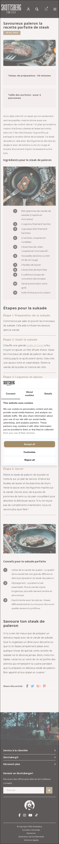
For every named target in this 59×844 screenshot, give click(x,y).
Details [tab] (48, 393)
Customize (29, 452)
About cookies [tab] (29, 394)
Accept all (29, 444)
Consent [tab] (10, 393)
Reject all (29, 460)
